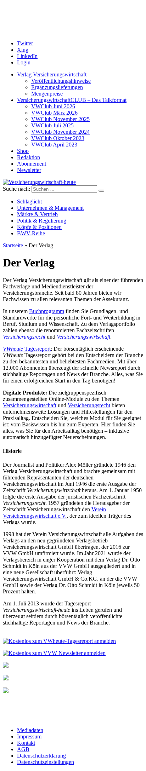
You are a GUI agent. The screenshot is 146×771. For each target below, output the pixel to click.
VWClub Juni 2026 (53, 106)
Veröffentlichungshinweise (61, 81)
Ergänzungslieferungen (57, 87)
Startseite (13, 245)
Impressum (29, 736)
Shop (23, 151)
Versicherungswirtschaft (83, 337)
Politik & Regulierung (41, 221)
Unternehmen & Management (50, 208)
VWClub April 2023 (54, 145)
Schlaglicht (29, 201)
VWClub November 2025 (60, 119)
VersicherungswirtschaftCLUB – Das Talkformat (72, 100)
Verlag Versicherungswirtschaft (51, 74)
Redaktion (28, 157)
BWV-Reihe (31, 233)
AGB (23, 749)
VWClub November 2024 (60, 132)
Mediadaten (30, 730)
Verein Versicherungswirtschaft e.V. (54, 512)
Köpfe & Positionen (39, 227)
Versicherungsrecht (24, 337)
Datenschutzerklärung (41, 756)
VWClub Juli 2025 (52, 125)
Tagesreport (27, 349)
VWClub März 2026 (54, 113)
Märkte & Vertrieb (37, 214)
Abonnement (31, 164)
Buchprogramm (46, 311)
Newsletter (29, 170)
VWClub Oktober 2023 (57, 138)
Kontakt (26, 743)
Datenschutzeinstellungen (45, 762)
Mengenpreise (47, 94)
